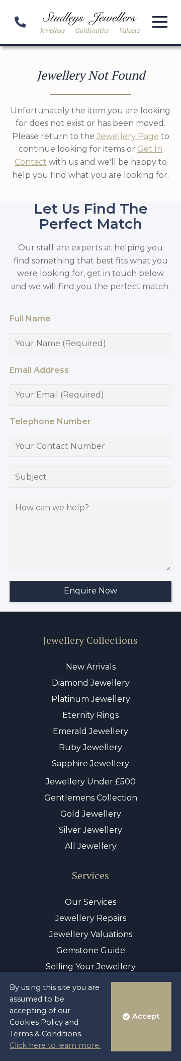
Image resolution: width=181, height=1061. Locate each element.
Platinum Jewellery (90, 699)
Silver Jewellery (90, 830)
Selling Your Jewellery (91, 966)
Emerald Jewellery (90, 731)
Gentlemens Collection (90, 798)
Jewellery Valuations (90, 934)
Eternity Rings (90, 715)
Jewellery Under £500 (91, 781)
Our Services (90, 902)
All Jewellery (91, 846)
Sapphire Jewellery (90, 763)
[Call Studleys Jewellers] (20, 23)
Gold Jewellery (90, 814)
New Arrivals (91, 667)
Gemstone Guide (90, 950)
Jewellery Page (128, 136)
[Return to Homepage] (89, 19)
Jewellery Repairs (90, 918)
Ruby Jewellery (90, 747)
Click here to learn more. (55, 1045)
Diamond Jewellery (91, 683)
